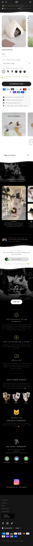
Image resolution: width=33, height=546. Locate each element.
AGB (3, 506)
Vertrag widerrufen (7, 516)
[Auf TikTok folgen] (12, 523)
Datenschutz (5, 509)
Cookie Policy (6, 511)
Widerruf (4, 503)
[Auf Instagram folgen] (7, 523)
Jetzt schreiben (16, 259)
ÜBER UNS (16, 302)
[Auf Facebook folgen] (3, 523)
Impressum (5, 500)
